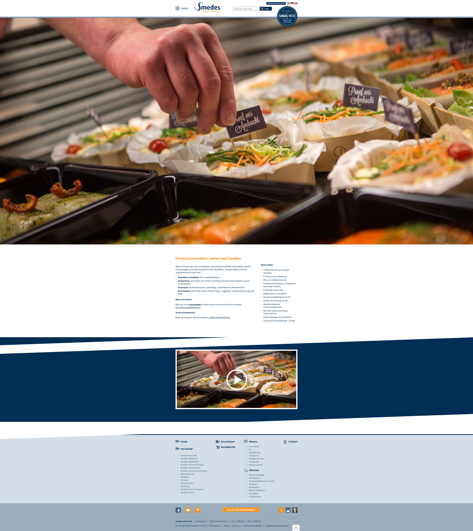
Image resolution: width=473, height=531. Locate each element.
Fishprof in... (254, 455)
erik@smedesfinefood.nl (219, 317)
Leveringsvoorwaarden (252, 526)
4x (250, 449)
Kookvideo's (254, 487)
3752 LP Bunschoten (218, 521)
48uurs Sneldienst (257, 490)
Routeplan (253, 493)
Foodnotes (254, 461)
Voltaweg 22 (200, 521)
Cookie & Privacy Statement (277, 526)
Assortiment (228, 441)
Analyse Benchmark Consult (261, 481)
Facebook (178, 510)
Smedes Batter (187, 492)
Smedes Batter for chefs (276, 3)
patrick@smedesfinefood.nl (188, 307)
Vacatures (185, 486)
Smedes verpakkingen (190, 467)
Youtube (188, 510)
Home (184, 441)
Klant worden (214, 526)
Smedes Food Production (192, 489)
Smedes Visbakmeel (189, 461)
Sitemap (235, 526)
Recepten (253, 484)
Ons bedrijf (187, 448)
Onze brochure (187, 483)
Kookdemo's (255, 478)
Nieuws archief (255, 464)
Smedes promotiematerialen (193, 470)
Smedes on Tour (256, 458)
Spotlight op (254, 452)
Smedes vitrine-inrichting (191, 464)
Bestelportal (228, 446)
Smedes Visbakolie (189, 458)
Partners (184, 480)
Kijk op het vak (187, 473)
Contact (292, 441)
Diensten (254, 470)
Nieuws (253, 441)
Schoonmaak (255, 496)
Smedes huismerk (188, 455)
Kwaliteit (184, 477)
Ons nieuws (254, 446)
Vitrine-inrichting (256, 474)
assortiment (195, 304)
